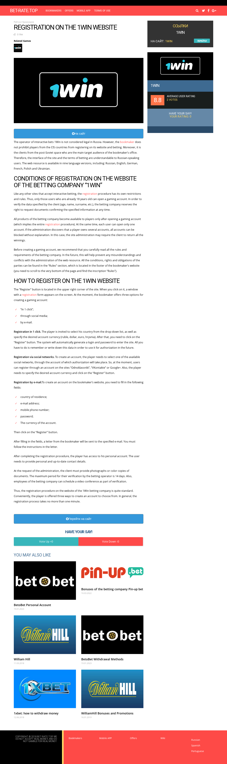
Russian (195, 739)
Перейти (202, 40)
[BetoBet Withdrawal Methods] (112, 634)
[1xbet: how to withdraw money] (45, 689)
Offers (69, 10)
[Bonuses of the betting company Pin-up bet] (112, 572)
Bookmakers (53, 10)
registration (89, 194)
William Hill (22, 659)
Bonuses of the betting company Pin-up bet (112, 589)
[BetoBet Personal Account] (45, 580)
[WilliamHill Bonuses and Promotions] (112, 689)
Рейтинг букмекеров (24, 21)
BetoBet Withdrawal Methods (102, 659)
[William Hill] (45, 634)
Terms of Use (102, 10)
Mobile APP (84, 10)
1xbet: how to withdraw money (36, 713)
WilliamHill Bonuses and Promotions (107, 713)
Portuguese (197, 751)
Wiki (163, 738)
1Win (155, 85)
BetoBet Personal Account (32, 605)
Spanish (195, 745)
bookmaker (127, 142)
